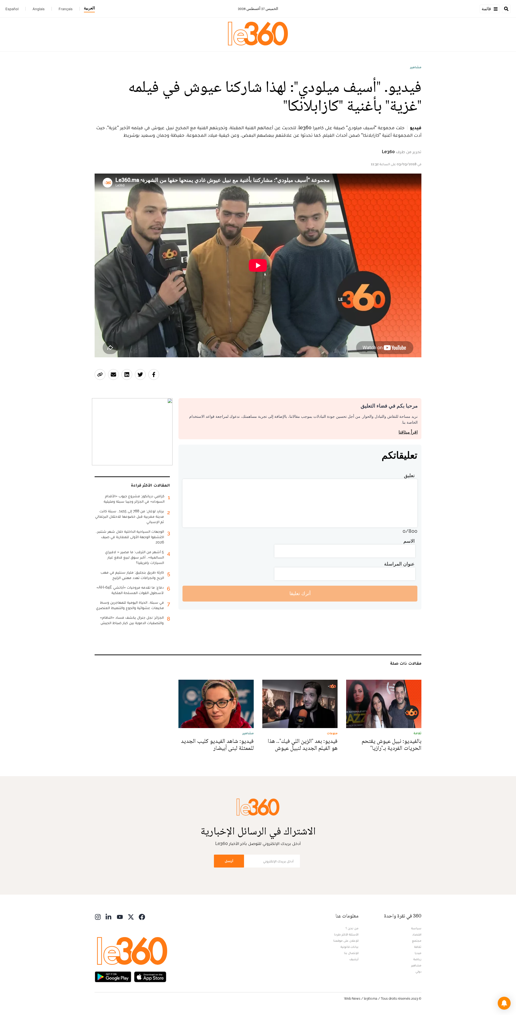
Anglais (39, 9)
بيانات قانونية (350, 947)
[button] (504, 1003)
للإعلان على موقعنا (346, 940)
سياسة (416, 928)
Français (66, 9)
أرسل (229, 861)
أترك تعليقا (300, 593)
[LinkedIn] (109, 916)
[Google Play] (113, 976)
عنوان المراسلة (399, 564)
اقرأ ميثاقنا (408, 432)
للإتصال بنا (351, 953)
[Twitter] (131, 916)
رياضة (417, 959)
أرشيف (354, 959)
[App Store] (150, 976)
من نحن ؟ (352, 928)
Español (12, 9)
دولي (418, 971)
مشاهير (415, 67)
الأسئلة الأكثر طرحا (346, 934)
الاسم (409, 541)
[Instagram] (98, 916)
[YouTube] (120, 916)
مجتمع (416, 940)
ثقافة (417, 947)
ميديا (418, 953)
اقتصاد (416, 934)
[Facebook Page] (142, 916)
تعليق (409, 475)
